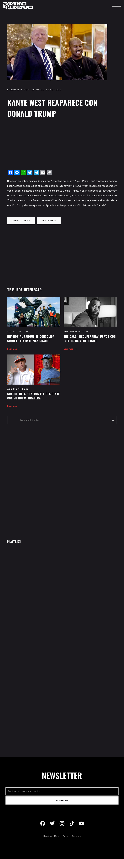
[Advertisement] (62, 144)
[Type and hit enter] (113, 420)
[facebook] (42, 823)
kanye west (49, 221)
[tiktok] (72, 823)
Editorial (38, 90)
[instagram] (62, 823)
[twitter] (52, 823)
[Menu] (112, 5)
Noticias (55, 90)
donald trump (21, 221)
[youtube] (81, 823)
